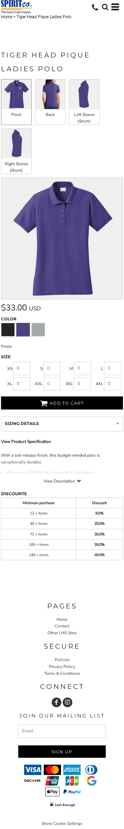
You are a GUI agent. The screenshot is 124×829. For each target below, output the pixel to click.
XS (9, 368)
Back (50, 114)
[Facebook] (56, 702)
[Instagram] (67, 702)
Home (6, 16)
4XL (99, 383)
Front (16, 114)
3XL (69, 383)
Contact (62, 626)
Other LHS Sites (62, 633)
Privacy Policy (62, 666)
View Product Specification (26, 441)
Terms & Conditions (62, 673)
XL (9, 383)
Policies (62, 659)
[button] (105, 6)
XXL (39, 383)
